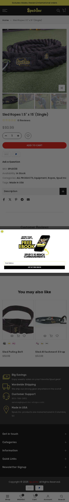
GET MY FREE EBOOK (34, 267)
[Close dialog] (2, 231)
